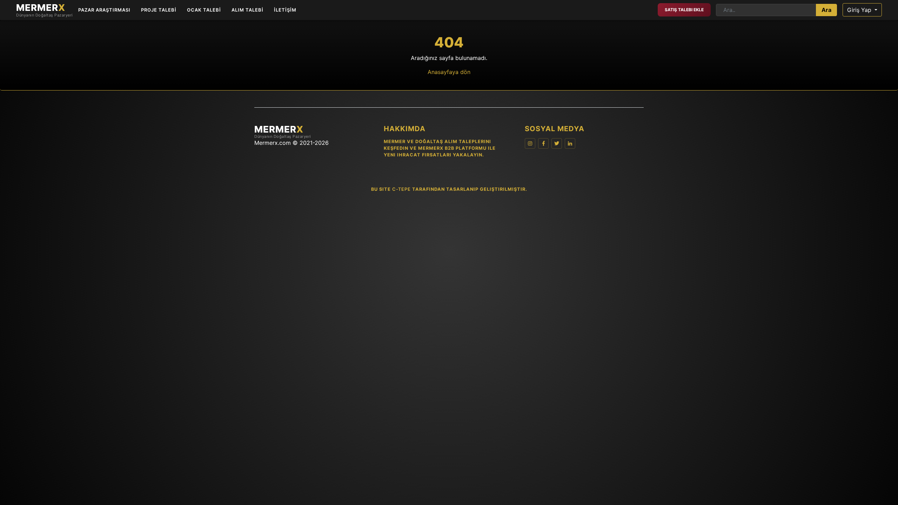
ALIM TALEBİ (247, 10)
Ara (826, 9)
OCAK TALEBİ (204, 10)
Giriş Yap (860, 9)
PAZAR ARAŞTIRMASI (104, 10)
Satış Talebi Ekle (684, 9)
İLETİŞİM (285, 10)
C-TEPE (401, 189)
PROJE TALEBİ (158, 10)
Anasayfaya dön (449, 71)
